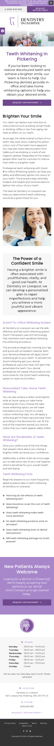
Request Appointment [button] (40, 9)
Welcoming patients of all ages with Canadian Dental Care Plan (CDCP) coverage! (27, 3)
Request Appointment (26, 713)
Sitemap (43, 723)
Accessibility (23, 723)
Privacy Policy (10, 723)
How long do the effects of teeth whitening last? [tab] (24, 497)
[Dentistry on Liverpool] (27, 21)
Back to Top (27, 726)
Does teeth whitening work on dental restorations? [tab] (26, 531)
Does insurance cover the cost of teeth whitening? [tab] (28, 505)
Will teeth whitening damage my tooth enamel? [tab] (27, 540)
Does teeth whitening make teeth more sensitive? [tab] (24, 514)
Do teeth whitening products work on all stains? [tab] (27, 523)
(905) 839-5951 (14, 9)
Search (34, 723)
